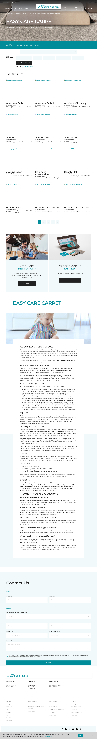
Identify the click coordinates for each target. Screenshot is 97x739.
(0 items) (91, 8)
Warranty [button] (77, 58)
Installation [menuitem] (52, 715)
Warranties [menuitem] (52, 712)
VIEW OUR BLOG (25, 283)
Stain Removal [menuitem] (53, 701)
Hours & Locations (67, 8)
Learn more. (48, 736)
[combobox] (47, 52)
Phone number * (10, 622)
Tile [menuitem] (7, 715)
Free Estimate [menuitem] (10, 718)
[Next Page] (62, 222)
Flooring (17, 13)
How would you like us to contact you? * (16, 612)
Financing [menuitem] (9, 720)
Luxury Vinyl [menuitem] (9, 704)
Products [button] (8, 8)
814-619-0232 (9, 686)
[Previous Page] (35, 222)
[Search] (75, 52)
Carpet (24, 13)
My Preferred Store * (54, 631)
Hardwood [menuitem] (9, 706)
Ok (80, 735)
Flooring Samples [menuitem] (32, 704)
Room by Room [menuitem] (75, 704)
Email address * (53, 622)
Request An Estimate (78, 8)
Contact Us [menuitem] (74, 709)
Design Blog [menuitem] (31, 711)
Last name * (52, 596)
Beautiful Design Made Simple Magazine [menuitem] (36, 707)
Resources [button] (18, 8)
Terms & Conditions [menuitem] (76, 712)
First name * (9, 596)
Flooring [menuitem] (8, 701)
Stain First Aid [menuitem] (53, 704)
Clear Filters (29, 66)
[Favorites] (88, 8)
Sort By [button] (23, 74)
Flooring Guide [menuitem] (53, 706)
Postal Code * (9, 631)
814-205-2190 (31, 688)
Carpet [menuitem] (8, 709)
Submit (48, 662)
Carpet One (9, 13)
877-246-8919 (53, 686)
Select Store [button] (9, 2)
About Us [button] (28, 8)
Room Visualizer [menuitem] (32, 701)
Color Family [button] (62, 58)
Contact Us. (36, 45)
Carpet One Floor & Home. (14, 729)
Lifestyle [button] (48, 58)
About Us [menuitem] (73, 701)
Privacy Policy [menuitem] (75, 715)
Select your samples (68, 280)
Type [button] (36, 58)
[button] (85, 8)
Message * (9, 640)
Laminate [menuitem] (8, 712)
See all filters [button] (23, 62)
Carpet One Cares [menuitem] (76, 706)
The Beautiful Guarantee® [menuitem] (56, 709)
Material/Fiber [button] (23, 58)
